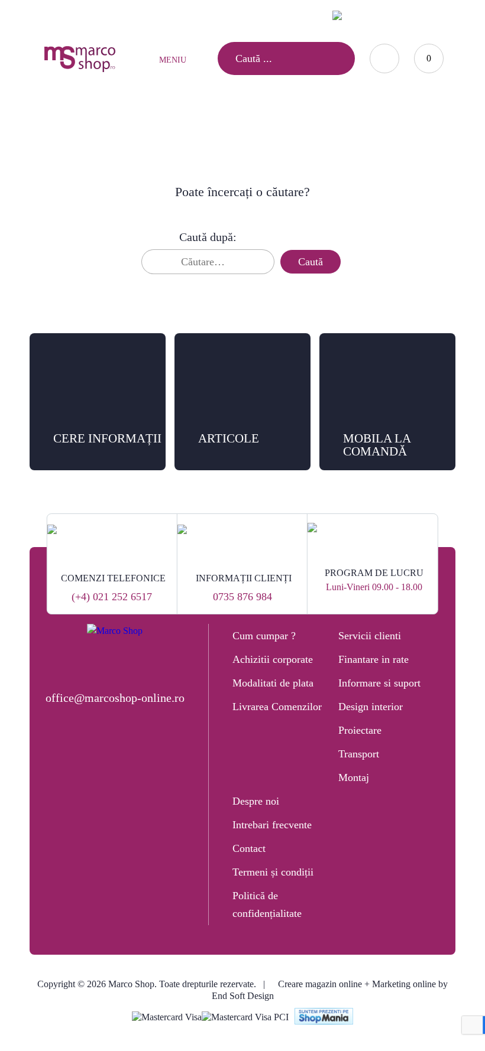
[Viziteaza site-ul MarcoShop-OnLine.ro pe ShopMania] (324, 1017)
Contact (249, 848)
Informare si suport (379, 683)
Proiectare (359, 730)
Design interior (370, 706)
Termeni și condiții (272, 872)
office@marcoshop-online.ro (115, 697)
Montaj (353, 777)
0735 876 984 (242, 597)
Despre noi (255, 801)
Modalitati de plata (272, 683)
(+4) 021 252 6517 (112, 597)
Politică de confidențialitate (267, 904)
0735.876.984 (244, 15)
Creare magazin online (320, 984)
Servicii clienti (369, 636)
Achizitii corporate (272, 659)
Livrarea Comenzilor (277, 706)
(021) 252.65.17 (173, 15)
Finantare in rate (373, 659)
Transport (358, 754)
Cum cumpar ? (264, 636)
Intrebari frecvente (272, 825)
